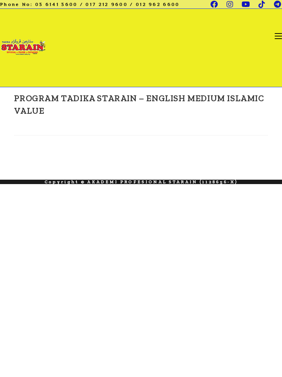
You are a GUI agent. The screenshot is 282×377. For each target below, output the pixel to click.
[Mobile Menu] (278, 35)
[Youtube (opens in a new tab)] (246, 4)
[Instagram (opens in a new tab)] (230, 4)
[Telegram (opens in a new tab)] (276, 4)
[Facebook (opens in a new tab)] (215, 4)
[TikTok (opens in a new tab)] (262, 4)
